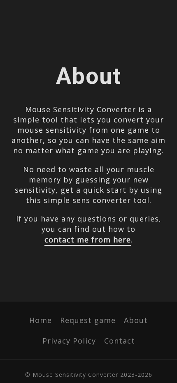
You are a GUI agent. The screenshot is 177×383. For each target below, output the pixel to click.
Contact (119, 341)
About (136, 320)
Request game (88, 320)
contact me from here (87, 240)
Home (40, 320)
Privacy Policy (69, 341)
